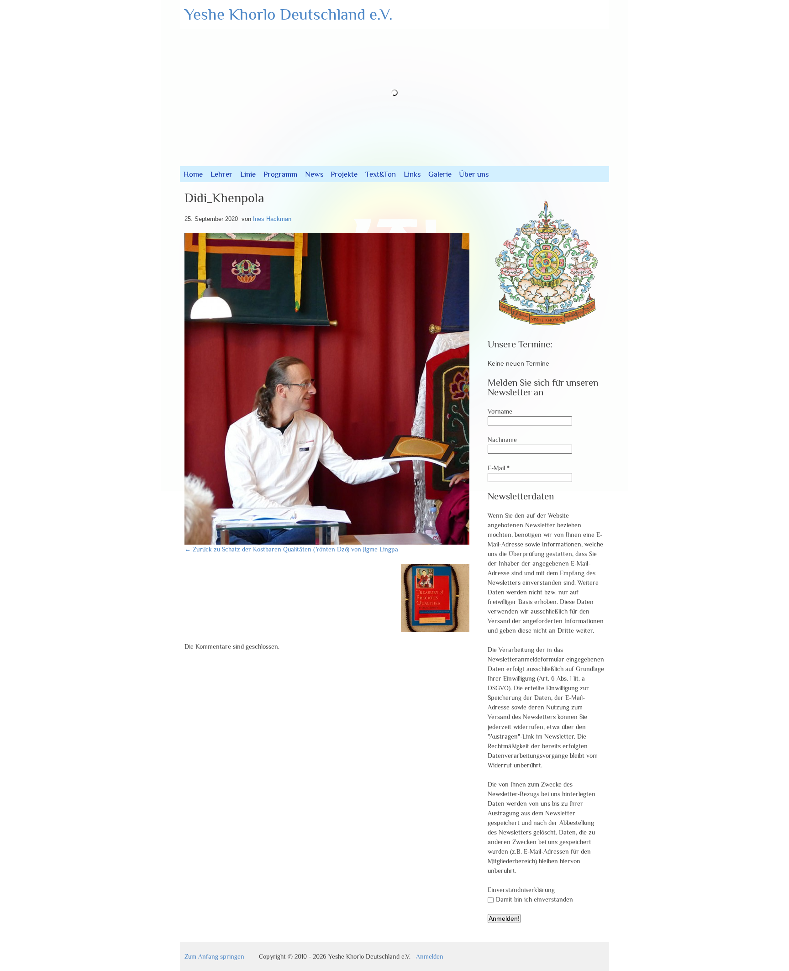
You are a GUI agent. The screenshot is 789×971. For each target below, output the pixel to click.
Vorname (500, 411)
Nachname (502, 439)
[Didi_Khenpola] (418, 542)
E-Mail (499, 468)
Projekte (344, 174)
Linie (248, 174)
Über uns (474, 174)
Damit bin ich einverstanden (534, 899)
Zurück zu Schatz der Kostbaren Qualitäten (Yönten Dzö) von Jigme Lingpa (291, 549)
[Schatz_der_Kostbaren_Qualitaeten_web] (435, 630)
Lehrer (221, 174)
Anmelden (429, 956)
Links (412, 174)
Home (193, 174)
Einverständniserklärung (521, 889)
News (314, 174)
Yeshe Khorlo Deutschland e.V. (288, 14)
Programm (280, 174)
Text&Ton (380, 174)
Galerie (440, 174)
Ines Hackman (272, 218)
